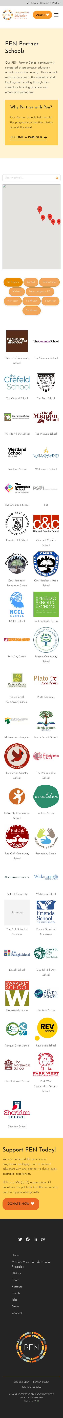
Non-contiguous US (40, 291)
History (16, 1273)
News (15, 1306)
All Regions (13, 282)
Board (15, 1280)
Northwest (31, 301)
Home (15, 1255)
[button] (39, 210)
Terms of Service (31, 1387)
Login (34, 3)
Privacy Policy (41, 1382)
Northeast (12, 301)
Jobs (14, 1299)
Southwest (31, 310)
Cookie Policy (22, 1382)
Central (31, 282)
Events (16, 1293)
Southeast (50, 301)
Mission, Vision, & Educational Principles (31, 1265)
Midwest (16, 291)
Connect (17, 1313)
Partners (17, 1286)
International (49, 282)
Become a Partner (50, 3)
